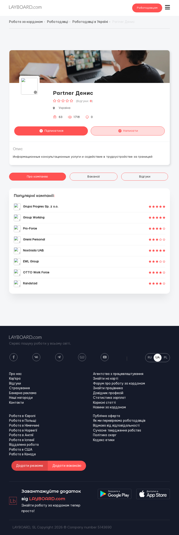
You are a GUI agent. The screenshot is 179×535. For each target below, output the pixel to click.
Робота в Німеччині (24, 425)
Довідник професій (108, 393)
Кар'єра (15, 378)
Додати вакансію (66, 465)
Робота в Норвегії (23, 430)
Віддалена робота (24, 444)
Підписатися (54, 130)
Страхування (19, 388)
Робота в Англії (21, 435)
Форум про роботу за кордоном (119, 383)
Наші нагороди (21, 397)
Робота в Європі (22, 416)
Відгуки (144, 176)
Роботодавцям (147, 8)
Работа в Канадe (22, 454)
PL (165, 357)
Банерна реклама (22, 393)
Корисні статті (104, 402)
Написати (130, 130)
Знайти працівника (108, 388)
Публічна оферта (106, 416)
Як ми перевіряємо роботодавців (119, 420)
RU (150, 357)
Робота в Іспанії (21, 440)
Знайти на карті (105, 378)
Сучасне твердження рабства (117, 430)
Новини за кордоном (109, 407)
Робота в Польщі (22, 420)
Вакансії (93, 176)
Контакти (16, 402)
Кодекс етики (103, 440)
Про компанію (37, 176)
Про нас (15, 374)
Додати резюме (29, 465)
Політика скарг (105, 435)
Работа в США (20, 449)
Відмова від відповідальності (116, 425)
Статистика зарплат (109, 397)
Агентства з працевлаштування (118, 374)
